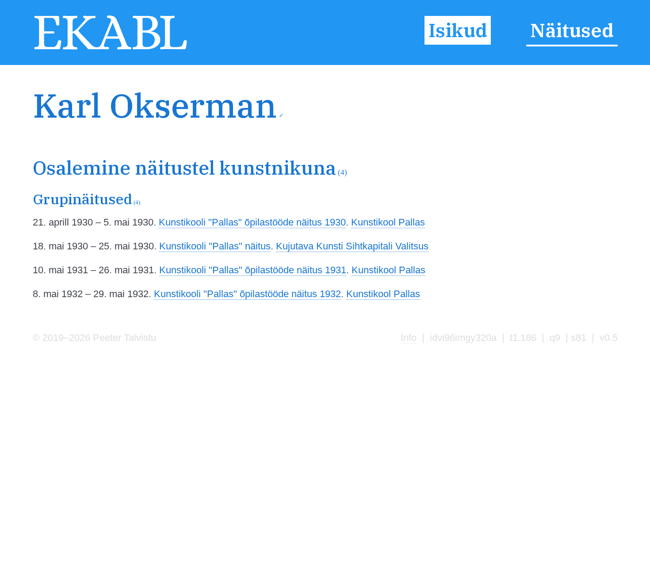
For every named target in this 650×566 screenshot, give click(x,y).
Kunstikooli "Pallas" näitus (215, 246)
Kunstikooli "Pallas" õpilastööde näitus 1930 (252, 222)
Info (409, 337)
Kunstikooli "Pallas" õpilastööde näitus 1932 (247, 293)
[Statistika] (574, 122)
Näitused (572, 30)
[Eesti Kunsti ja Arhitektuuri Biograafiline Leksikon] (111, 48)
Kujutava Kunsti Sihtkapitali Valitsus (352, 246)
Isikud (457, 30)
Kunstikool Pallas (388, 222)
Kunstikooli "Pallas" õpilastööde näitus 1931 (252, 269)
